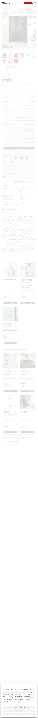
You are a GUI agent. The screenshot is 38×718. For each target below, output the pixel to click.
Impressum (17, 701)
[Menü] (35, 3)
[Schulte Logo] (6, 3)
